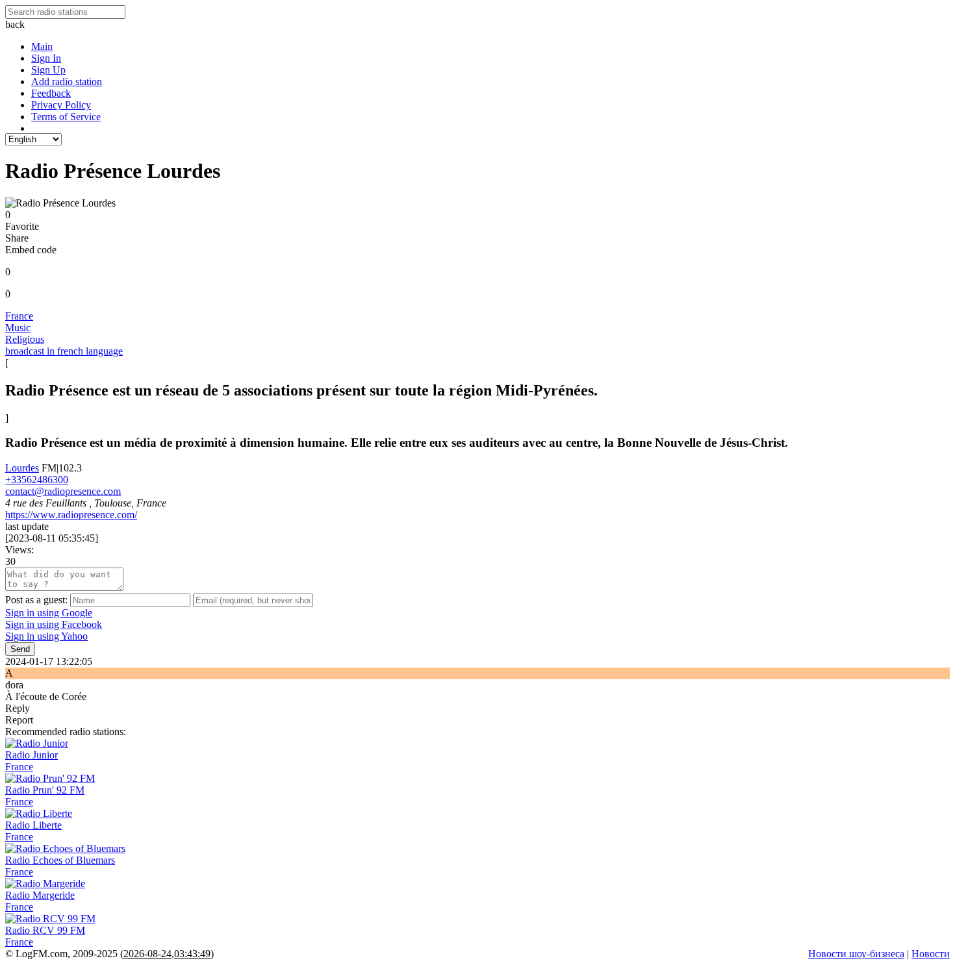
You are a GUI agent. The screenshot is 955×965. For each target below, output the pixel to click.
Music (18, 327)
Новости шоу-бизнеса (856, 953)
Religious (24, 339)
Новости (930, 953)
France (19, 315)
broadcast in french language (64, 351)
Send (20, 649)
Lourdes (22, 467)
